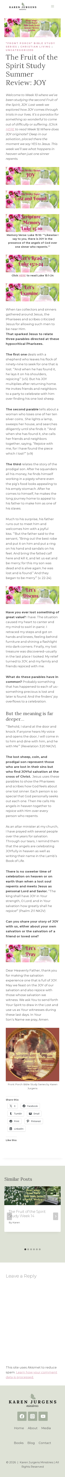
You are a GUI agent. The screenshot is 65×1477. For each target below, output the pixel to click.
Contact (45, 1443)
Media (46, 1428)
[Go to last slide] (9, 1216)
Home (19, 1428)
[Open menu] (52, 6)
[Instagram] (32, 1416)
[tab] (25, 1249)
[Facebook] (22, 1416)
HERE (10, 129)
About (33, 1428)
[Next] (55, 1216)
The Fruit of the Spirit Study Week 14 (27, 1213)
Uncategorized (20, 50)
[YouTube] (43, 1416)
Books (19, 1443)
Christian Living (35, 46)
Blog (31, 1443)
